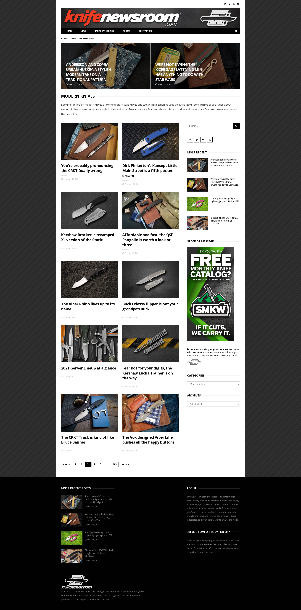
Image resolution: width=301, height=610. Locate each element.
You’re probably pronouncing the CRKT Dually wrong (87, 168)
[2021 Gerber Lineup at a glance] (89, 343)
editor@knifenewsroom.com (200, 552)
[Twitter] (229, 4)
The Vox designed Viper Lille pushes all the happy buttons (148, 440)
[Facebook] (225, 4)
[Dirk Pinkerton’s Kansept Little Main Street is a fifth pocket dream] (150, 141)
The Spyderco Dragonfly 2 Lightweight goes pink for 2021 (225, 200)
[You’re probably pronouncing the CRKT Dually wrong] (89, 141)
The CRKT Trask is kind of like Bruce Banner (87, 440)
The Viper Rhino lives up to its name (88, 306)
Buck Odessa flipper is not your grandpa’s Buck (150, 306)
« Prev (66, 464)
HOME (69, 30)
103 (115, 464)
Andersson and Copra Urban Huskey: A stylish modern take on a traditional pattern (105, 66)
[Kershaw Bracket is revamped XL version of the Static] (89, 210)
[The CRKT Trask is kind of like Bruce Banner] (89, 412)
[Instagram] (238, 4)
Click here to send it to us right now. (219, 355)
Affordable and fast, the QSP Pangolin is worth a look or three (147, 239)
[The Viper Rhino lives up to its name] (89, 279)
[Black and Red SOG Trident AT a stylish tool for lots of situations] (197, 223)
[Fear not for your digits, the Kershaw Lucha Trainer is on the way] (150, 343)
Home (64, 38)
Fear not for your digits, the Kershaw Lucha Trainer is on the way (147, 373)
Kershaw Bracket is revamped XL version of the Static (87, 237)
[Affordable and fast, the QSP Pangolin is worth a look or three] (150, 210)
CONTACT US (145, 30)
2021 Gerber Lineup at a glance (88, 368)
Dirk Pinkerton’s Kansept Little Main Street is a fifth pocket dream (149, 170)
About (126, 30)
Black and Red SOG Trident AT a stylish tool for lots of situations (225, 220)
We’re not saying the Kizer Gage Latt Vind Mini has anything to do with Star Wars (195, 66)
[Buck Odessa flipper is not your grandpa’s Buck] (150, 279)
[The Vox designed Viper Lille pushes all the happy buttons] (150, 412)
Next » (125, 464)
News (83, 30)
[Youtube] (234, 4)
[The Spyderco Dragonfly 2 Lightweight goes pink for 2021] (197, 204)
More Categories (104, 30)
